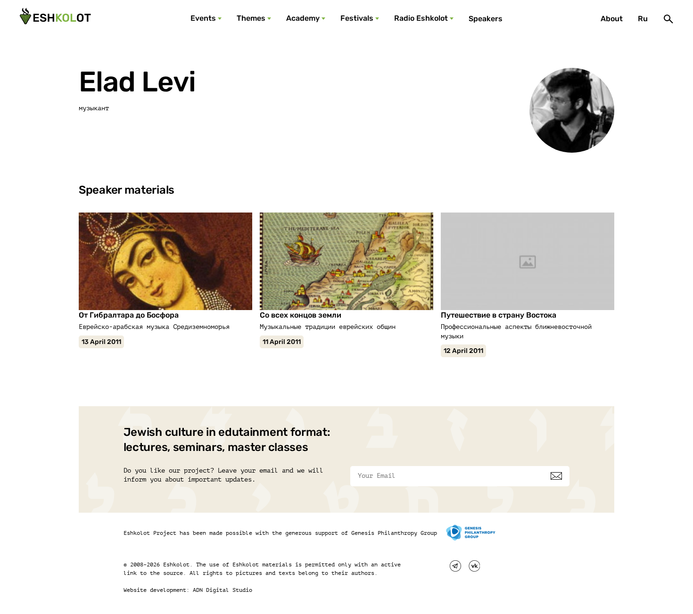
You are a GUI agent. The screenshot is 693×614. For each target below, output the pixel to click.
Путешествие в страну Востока (498, 315)
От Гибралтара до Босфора (129, 315)
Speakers (486, 18)
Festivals (356, 18)
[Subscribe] (556, 476)
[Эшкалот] (54, 19)
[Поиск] (668, 19)
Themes (251, 18)
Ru (643, 18)
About (612, 18)
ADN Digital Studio (222, 590)
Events (203, 18)
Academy (303, 18)
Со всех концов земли (300, 315)
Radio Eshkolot (421, 18)
